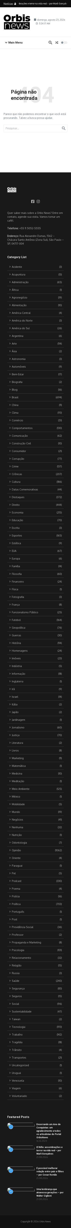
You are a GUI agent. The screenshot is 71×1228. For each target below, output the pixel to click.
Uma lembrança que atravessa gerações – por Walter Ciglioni (50, 1192)
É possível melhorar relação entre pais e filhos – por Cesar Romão (50, 1171)
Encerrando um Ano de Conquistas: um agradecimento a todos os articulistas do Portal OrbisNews (48, 1131)
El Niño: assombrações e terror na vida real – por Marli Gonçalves (49, 1150)
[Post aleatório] (56, 42)
